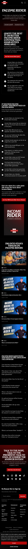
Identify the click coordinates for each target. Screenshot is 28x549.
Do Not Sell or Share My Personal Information (14, 531)
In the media (14, 520)
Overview (13, 508)
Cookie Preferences (14, 529)
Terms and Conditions (17, 499)
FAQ (21, 516)
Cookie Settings (14, 546)
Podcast (13, 513)
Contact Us (22, 512)
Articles (13, 510)
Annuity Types (3, 510)
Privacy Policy (4, 500)
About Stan (22, 509)
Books (12, 517)
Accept (14, 543)
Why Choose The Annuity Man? (4, 515)
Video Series (14, 515)
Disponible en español (4, 519)
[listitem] (14, 365)
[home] (4, 2)
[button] (24, 2)
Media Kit (22, 514)
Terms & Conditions (18, 527)
